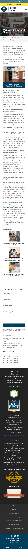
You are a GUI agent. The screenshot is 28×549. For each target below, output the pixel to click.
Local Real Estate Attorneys (14, 520)
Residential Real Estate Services (14, 528)
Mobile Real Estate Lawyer (14, 517)
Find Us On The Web (14, 387)
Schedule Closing (14, 4)
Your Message (8, 312)
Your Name (7, 293)
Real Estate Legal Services (14, 532)
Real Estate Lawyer (14, 513)
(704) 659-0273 (14, 1)
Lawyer (14, 505)
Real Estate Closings (14, 524)
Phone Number (8, 305)
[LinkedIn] (15, 536)
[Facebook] (11, 536)
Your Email (7, 299)
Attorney (14, 509)
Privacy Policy (14, 543)
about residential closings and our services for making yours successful (13, 207)
